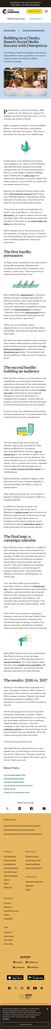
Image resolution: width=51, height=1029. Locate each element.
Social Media (9, 30)
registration (29, 524)
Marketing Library (16, 18)
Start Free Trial (34, 11)
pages (38, 524)
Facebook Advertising (14, 782)
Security (7, 880)
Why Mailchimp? (10, 856)
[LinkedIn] (28, 989)
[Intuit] (25, 957)
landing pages (22, 512)
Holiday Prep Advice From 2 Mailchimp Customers (22, 826)
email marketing (22, 309)
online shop (29, 175)
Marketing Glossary (33, 864)
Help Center (8, 940)
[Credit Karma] (32, 962)
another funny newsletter (29, 665)
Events (28, 889)
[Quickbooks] (19, 967)
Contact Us (8, 932)
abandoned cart (11, 352)
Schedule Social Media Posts (17, 793)
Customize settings (26, 1024)
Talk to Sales (8, 944)
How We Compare (10, 872)
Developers (30, 885)
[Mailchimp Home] (11, 11)
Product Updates (10, 860)
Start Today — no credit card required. (25, 5)
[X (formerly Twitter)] (16, 989)
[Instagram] (22, 989)
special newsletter (12, 662)
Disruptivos (9, 215)
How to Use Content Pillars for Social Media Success (23, 834)
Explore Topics (35, 19)
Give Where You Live (11, 911)
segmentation (26, 295)
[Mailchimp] (32, 967)
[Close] (47, 1008)
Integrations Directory (34, 868)
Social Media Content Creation (18, 786)
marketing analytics (13, 729)
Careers (6, 915)
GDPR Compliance (10, 876)
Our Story (7, 903)
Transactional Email (11, 868)
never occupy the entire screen (25, 469)
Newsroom (8, 907)
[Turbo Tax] (18, 962)
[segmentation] (32, 312)
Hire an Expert (9, 936)
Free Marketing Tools (33, 860)
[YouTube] (35, 989)
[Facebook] (9, 989)
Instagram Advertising (14, 779)
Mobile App (8, 887)
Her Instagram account (21, 194)
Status (6, 883)
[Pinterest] (42, 989)
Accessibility (8, 919)
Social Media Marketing (33, 30)
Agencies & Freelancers (34, 882)
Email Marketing (10, 864)
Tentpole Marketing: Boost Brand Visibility (19, 830)
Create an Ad (9, 789)
